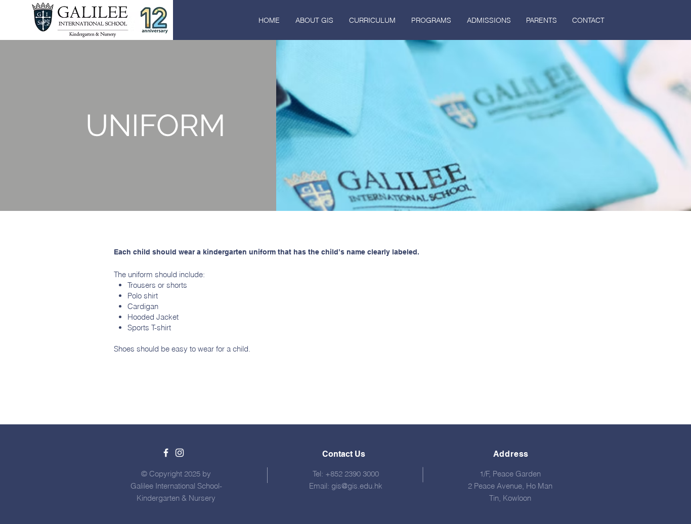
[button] (314, 20)
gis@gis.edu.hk (356, 486)
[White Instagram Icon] (179, 452)
